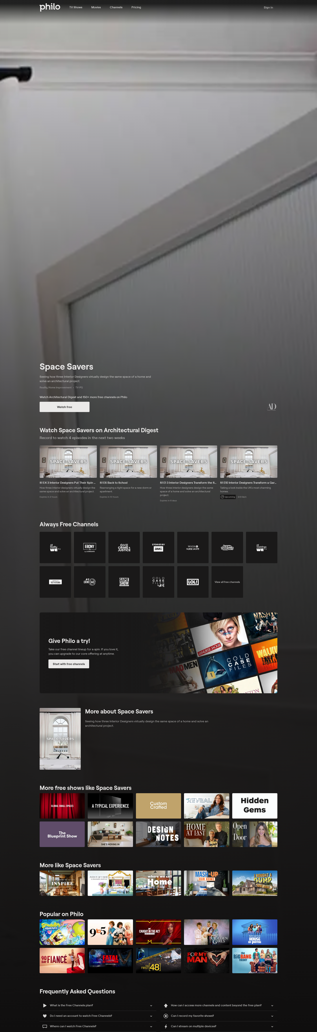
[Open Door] (254, 834)
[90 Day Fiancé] (62, 960)
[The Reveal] (206, 806)
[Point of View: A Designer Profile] (110, 883)
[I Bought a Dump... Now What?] (254, 883)
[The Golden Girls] (206, 932)
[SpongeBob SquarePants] (62, 932)
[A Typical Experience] (110, 806)
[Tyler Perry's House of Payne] (254, 932)
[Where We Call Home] (158, 883)
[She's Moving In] (110, 834)
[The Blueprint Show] (62, 834)
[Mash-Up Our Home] (206, 883)
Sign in (268, 7)
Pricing (136, 7)
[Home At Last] (206, 834)
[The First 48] (158, 960)
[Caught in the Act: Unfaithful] (158, 932)
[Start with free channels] (158, 652)
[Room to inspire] (62, 883)
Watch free (64, 407)
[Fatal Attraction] (110, 960)
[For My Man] (206, 960)
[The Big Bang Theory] (254, 960)
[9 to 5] (110, 932)
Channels (116, 7)
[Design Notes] (158, 834)
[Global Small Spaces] (62, 806)
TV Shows (75, 7)
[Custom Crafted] (158, 806)
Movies (96, 7)
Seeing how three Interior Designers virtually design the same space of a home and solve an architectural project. (95, 379)
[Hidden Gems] (254, 806)
